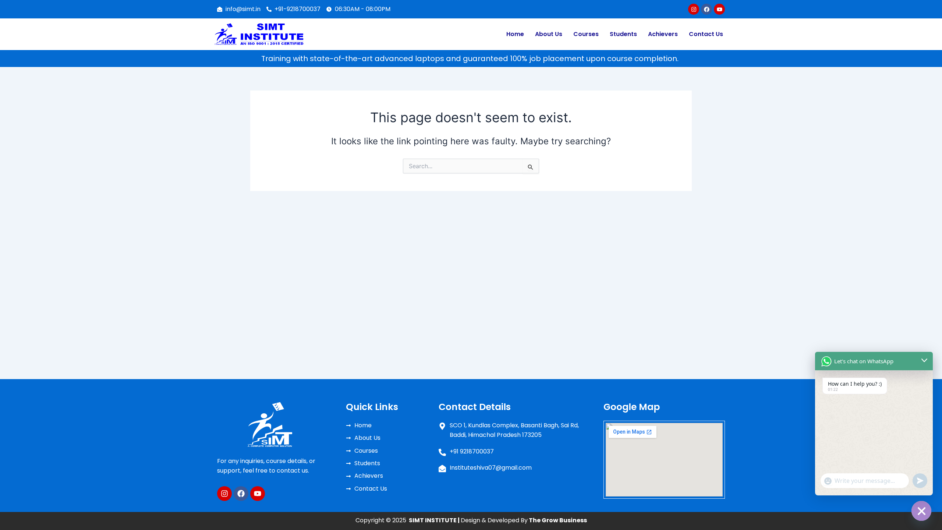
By (553, 520)
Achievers (663, 34)
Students (623, 34)
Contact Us (706, 34)
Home (515, 34)
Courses (586, 34)
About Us (548, 34)
